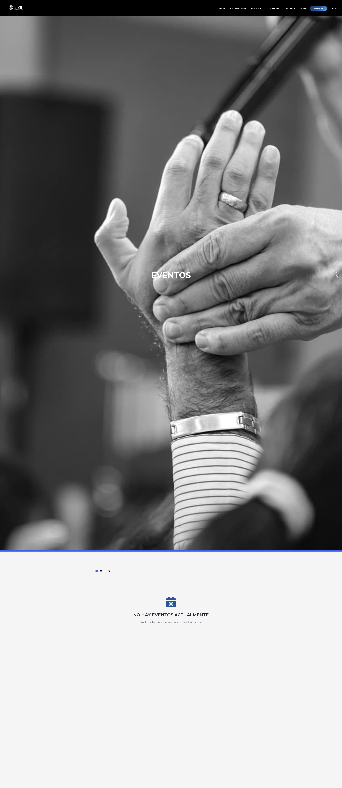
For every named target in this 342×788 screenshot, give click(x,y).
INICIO (102, 103)
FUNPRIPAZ (171, 123)
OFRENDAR (171, 143)
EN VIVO (103, 136)
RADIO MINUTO (171, 116)
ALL (110, 571)
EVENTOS (104, 130)
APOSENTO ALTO (171, 110)
